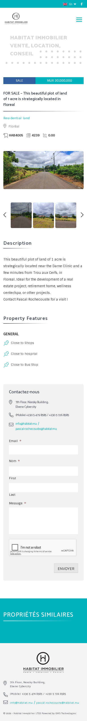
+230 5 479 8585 (36, 415)
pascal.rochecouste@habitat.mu (36, 429)
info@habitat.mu (26, 423)
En (71, 4)
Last (12, 494)
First (12, 478)
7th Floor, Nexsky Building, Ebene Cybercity (27, 684)
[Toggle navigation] (79, 19)
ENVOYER (66, 568)
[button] (4, 215)
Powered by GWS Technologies (59, 713)
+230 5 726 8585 (59, 415)
